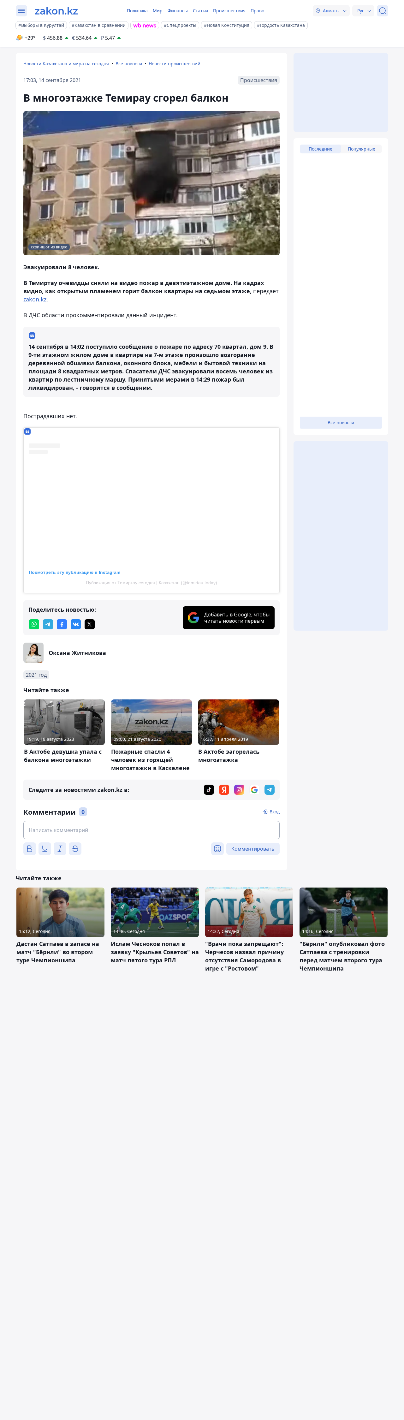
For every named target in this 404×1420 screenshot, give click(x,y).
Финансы (178, 11)
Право (257, 11)
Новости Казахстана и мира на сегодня (66, 64)
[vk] (75, 624)
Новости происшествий (174, 64)
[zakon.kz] (56, 11)
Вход (275, 812)
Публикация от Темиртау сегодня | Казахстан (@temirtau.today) (151, 582)
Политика (137, 11)
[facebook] (62, 624)
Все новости (129, 64)
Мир (158, 11)
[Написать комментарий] (151, 830)
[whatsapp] (34, 624)
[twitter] (89, 624)
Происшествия (229, 11)
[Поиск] (382, 10)
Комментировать (253, 848)
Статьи (200, 11)
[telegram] (48, 624)
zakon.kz (34, 299)
